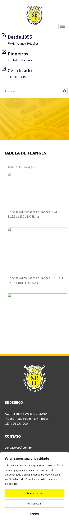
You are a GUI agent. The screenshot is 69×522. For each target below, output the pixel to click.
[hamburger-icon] (62, 26)
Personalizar (34, 503)
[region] (34, 487)
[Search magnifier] (64, 91)
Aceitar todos (34, 493)
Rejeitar (34, 514)
